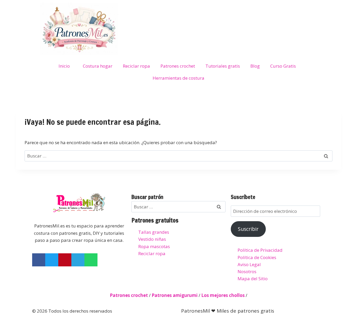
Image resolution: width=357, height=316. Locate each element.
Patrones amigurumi (175, 295)
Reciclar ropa (136, 66)
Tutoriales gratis (222, 66)
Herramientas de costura (178, 78)
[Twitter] (51, 259)
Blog (255, 66)
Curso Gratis (283, 66)
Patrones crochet (177, 66)
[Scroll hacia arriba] (348, 286)
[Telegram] (77, 259)
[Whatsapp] (90, 259)
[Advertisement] (226, 14)
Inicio (64, 66)
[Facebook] (38, 259)
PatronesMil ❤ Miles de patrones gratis (227, 310)
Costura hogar (97, 66)
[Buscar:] (178, 156)
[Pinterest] (64, 259)
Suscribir (248, 229)
